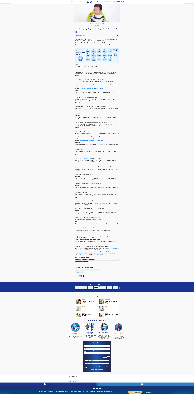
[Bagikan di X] (83, 276)
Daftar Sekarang (97, 369)
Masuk (114, 1)
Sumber (77, 278)
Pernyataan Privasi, (99, 366)
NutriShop (100, 254)
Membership (107, 1)
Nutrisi (82, 272)
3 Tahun (86, 269)
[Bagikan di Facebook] (81, 276)
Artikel (71, 1)
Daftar (118, 1)
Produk (80, 1)
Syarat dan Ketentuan (105, 366)
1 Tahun (103, 23)
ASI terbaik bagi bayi (73, 376)
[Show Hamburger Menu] (123, 2)
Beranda (91, 23)
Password (85, 351)
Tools (98, 1)
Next (119, 288)
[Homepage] (89, 2)
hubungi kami (107, 391)
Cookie (86, 367)
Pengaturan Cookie (149, 392)
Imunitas (99, 23)
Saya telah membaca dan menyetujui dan (97, 367)
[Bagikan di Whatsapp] (79, 276)
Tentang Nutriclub (72, 381)
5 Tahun (96, 269)
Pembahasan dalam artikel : (80, 35)
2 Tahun (81, 269)
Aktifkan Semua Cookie (135, 392)
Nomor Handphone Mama (88, 347)
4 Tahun (91, 269)
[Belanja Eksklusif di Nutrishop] (121, 2)
